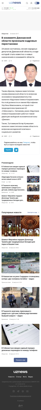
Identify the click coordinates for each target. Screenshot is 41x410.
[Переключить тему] (37, 3)
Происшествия (6, 282)
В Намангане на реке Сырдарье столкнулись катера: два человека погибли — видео (20, 277)
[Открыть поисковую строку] (27, 3)
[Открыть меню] (3, 3)
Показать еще (20, 360)
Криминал (5, 319)
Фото (25, 377)
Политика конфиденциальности (20, 396)
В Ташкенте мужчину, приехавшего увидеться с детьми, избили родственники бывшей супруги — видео (19, 313)
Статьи (18, 377)
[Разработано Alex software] (20, 406)
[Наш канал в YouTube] (27, 391)
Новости (11, 377)
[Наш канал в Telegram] (18, 391)
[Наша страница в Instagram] (13, 391)
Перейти (8, 150)
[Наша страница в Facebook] (23, 391)
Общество (5, 33)
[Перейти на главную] (15, 3)
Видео (30, 377)
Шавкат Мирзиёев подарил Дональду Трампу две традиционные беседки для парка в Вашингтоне (18, 242)
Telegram (26, 142)
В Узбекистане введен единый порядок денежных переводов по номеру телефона (19, 349)
